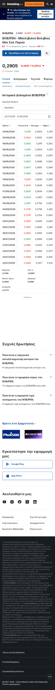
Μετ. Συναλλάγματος (43, 86)
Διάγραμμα (20, 78)
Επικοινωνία (36, 529)
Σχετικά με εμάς (38, 517)
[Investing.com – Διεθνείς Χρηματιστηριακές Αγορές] (15, 4)
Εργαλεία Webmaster (13, 529)
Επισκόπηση (7, 86)
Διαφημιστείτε (37, 523)
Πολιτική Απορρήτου (10, 662)
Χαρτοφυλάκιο (10, 523)
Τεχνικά (35, 78)
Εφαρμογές (8, 517)
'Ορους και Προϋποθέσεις (13, 652)
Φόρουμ (48, 78)
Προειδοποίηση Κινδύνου (13, 671)
